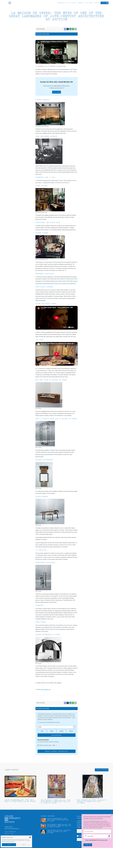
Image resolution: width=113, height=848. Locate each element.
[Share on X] (68, 29)
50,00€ (51, 731)
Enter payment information (56, 751)
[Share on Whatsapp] (73, 29)
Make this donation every (45, 745)
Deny (24, 844)
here (39, 296)
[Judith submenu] (98, 2)
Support (103, 2)
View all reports (101, 769)
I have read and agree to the (96, 840)
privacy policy (103, 840)
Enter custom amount (56, 735)
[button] (30, 837)
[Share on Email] (75, 29)
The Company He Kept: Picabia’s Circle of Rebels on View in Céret (91, 801)
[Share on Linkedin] (70, 29)
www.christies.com (46, 689)
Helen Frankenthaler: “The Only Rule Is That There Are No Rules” (20, 800)
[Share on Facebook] (65, 29)
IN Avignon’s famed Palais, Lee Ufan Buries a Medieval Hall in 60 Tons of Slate (55, 801)
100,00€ (61, 731)
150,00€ (71, 731)
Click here (56, 92)
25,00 (42, 731)
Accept (9, 844)
